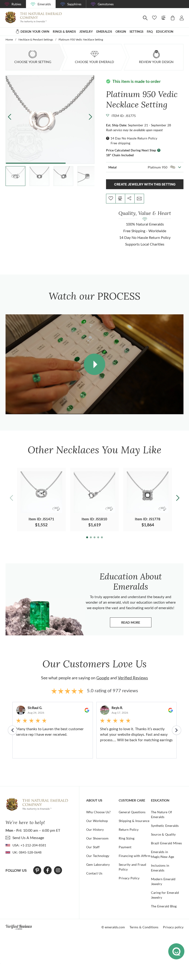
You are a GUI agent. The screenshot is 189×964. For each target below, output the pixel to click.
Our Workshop (97, 821)
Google (102, 677)
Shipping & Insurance (134, 821)
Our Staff (93, 847)
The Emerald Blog (164, 906)
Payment (125, 847)
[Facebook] (47, 870)
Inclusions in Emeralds (160, 867)
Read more (136, 623)
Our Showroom (97, 838)
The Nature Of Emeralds (161, 814)
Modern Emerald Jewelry (163, 881)
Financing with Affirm (135, 856)
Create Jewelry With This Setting (145, 184)
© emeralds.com (113, 927)
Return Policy (129, 829)
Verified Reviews (133, 677)
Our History (95, 829)
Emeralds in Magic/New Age (162, 854)
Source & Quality (163, 834)
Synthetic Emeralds (165, 826)
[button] (90, 116)
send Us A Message (28, 837)
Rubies (16, 4)
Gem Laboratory (98, 864)
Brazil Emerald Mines (166, 843)
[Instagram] (58, 870)
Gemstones (106, 4)
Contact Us (94, 873)
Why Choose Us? (98, 812)
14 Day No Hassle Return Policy (133, 138)
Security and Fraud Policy (132, 867)
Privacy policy (173, 927)
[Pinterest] (37, 870)
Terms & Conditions (144, 927)
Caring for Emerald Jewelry (165, 895)
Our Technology (97, 856)
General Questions (132, 812)
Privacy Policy (129, 878)
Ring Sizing (126, 838)
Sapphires (74, 4)
